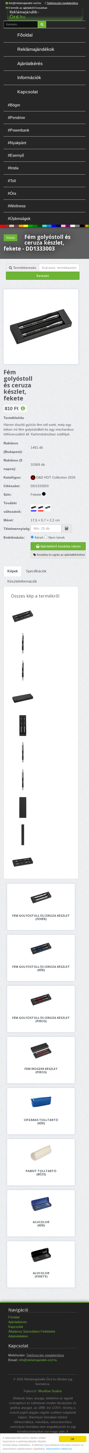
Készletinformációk (22, 581)
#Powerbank (18, 130)
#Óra (12, 193)
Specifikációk (36, 571)
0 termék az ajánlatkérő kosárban (28, 7)
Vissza (10, 237)
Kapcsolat (27, 91)
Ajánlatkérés (30, 63)
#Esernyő (16, 155)
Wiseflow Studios (50, 1391)
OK (72, 1439)
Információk (29, 77)
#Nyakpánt (17, 143)
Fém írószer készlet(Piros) (41, 1070)
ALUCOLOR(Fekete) (41, 1275)
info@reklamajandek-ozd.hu (25, 3)
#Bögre (14, 105)
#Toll (12, 181)
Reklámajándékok (35, 49)
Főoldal (25, 35)
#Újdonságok (19, 218)
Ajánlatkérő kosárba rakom (60, 546)
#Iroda (13, 168)
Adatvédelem (18, 1336)
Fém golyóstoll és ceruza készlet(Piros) (41, 1019)
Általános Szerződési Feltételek (31, 1331)
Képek (12, 571)
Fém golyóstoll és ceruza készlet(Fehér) (41, 917)
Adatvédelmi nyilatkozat (59, 1448)
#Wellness (17, 206)
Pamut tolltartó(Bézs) (41, 1172)
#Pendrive (16, 117)
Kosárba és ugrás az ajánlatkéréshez (60, 554)
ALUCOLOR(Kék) (41, 1223)
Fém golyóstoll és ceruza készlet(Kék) (41, 968)
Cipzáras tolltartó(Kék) (41, 1121)
